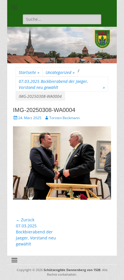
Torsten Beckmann (64, 117)
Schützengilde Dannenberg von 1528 (72, 270)
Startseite (29, 72)
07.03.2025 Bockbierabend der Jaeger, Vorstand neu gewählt (62, 84)
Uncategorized (60, 72)
